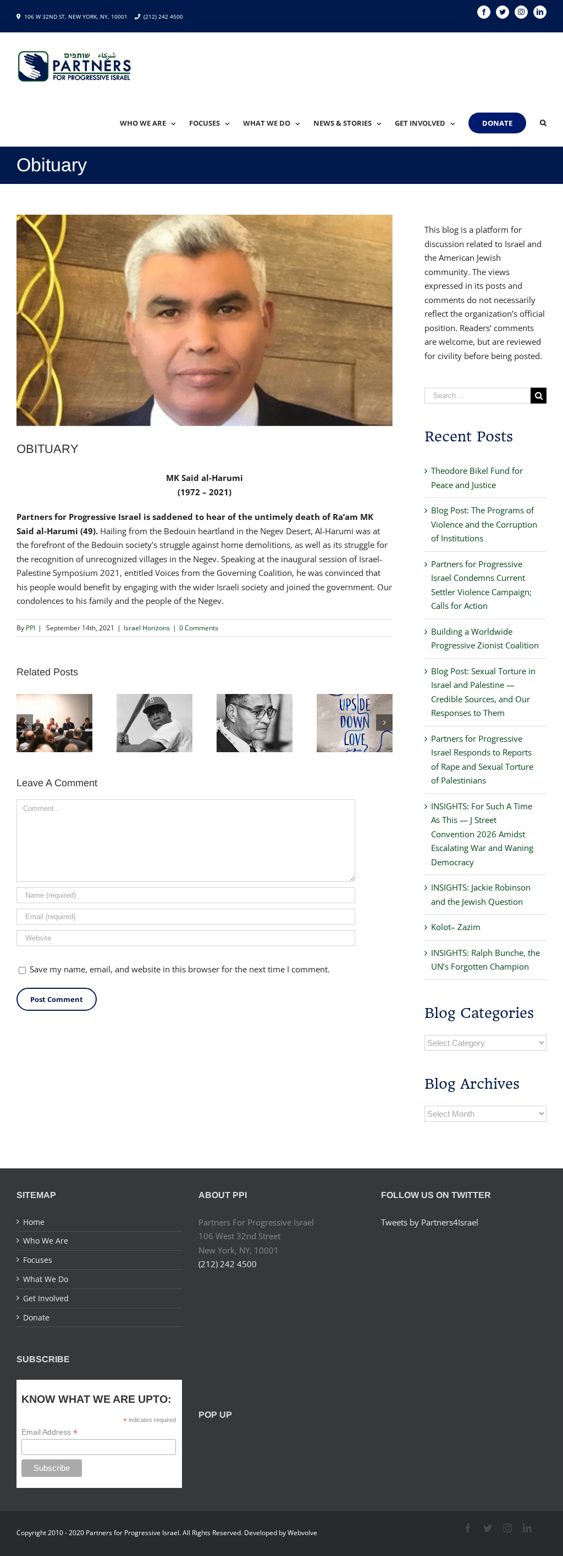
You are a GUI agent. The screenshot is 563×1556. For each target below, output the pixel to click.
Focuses (37, 1260)
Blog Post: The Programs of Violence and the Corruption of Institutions (484, 524)
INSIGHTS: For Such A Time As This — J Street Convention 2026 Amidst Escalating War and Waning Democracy (482, 834)
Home (34, 1222)
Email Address (49, 1432)
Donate (36, 1317)
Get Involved (46, 1298)
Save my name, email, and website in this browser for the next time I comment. (180, 969)
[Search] (543, 123)
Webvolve (302, 1532)
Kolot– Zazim (456, 926)
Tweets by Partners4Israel (429, 1222)
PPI (30, 628)
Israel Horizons (147, 628)
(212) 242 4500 (163, 16)
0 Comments (198, 628)
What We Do (45, 1279)
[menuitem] (154, 123)
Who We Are (45, 1240)
